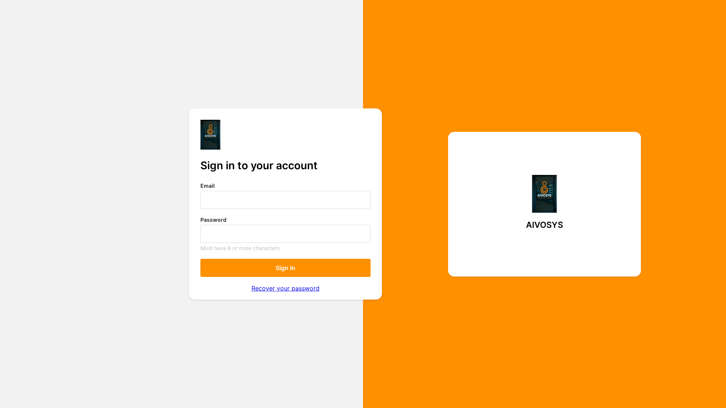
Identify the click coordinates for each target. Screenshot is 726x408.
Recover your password (285, 288)
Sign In (285, 268)
